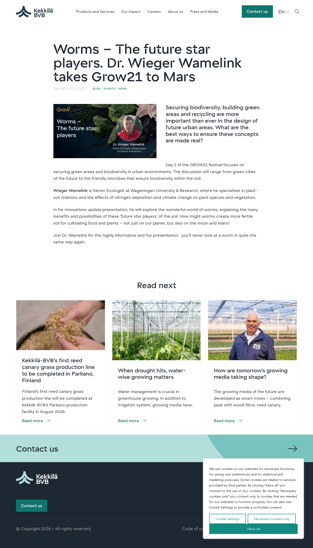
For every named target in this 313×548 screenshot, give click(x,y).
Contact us (257, 11)
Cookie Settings (227, 519)
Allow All (253, 529)
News (122, 88)
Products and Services (95, 11)
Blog (96, 88)
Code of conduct (198, 528)
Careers (154, 11)
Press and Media (204, 11)
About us (175, 11)
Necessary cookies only (271, 519)
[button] (297, 11)
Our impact (130, 11)
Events (109, 88)
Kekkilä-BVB (34, 11)
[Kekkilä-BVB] (36, 477)
